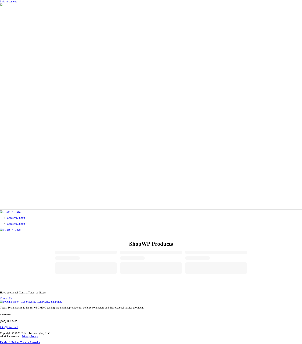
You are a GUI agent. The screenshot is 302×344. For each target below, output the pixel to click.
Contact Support (16, 217)
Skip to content (8, 1)
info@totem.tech (9, 327)
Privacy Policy (30, 336)
